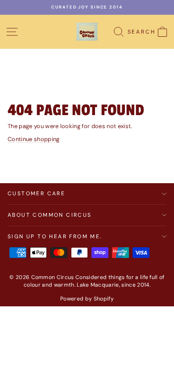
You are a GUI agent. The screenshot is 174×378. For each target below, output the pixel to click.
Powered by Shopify (87, 298)
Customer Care (36, 193)
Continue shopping (34, 139)
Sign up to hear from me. (55, 236)
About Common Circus (50, 215)
